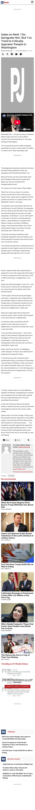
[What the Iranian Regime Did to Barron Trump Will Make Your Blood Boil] (17, 491)
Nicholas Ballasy (7, 51)
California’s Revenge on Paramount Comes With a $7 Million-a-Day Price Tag (17, 595)
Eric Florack (5, 659)
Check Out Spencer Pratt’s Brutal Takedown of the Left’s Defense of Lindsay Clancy (17, 535)
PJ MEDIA (11, 475)
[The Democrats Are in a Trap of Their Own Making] (17, 643)
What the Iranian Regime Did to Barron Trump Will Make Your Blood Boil (17, 504)
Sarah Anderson (6, 509)
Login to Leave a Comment (17, 686)
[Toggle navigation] (32, 2)
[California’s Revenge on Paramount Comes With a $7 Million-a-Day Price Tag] (17, 581)
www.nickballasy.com (19, 469)
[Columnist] (7, 448)
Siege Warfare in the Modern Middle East (18, 764)
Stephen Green (6, 599)
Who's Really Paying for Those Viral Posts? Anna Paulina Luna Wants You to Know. (17, 626)
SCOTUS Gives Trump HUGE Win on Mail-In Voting (17, 565)
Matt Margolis (6, 540)
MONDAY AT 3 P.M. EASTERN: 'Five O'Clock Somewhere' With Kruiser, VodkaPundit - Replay (18, 776)
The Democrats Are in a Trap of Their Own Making (15, 656)
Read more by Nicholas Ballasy (24, 471)
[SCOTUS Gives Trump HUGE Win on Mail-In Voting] (17, 553)
